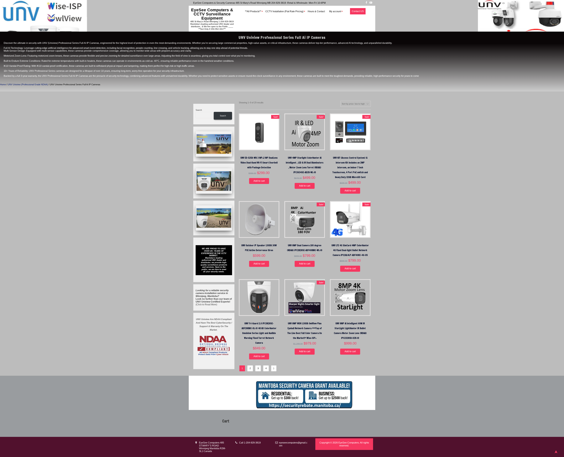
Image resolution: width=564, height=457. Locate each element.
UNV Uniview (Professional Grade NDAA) (28, 84)
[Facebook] (366, 2)
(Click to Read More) (214, 297)
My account (335, 11)
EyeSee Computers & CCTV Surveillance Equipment (212, 14)
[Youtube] (371, 2)
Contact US (358, 11)
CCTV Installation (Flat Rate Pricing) (284, 11)
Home (3, 84)
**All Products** (253, 11)
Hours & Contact (316, 11)
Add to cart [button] (259, 181)
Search (199, 110)
